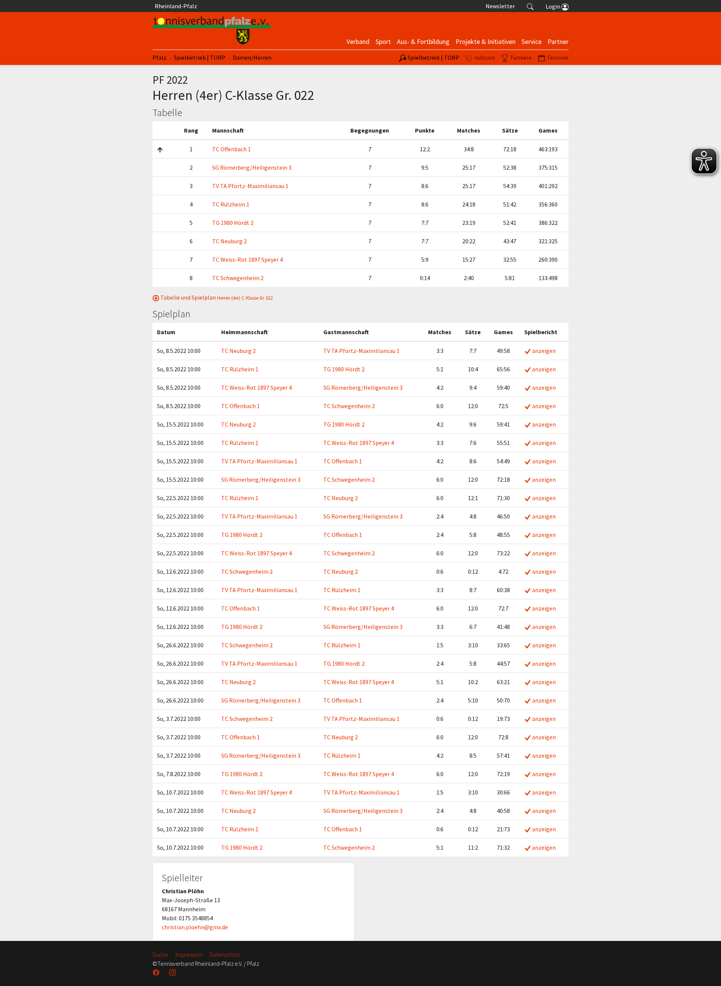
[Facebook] (156, 972)
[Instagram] (173, 972)
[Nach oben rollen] (706, 971)
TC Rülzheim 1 (230, 204)
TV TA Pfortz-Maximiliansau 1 (250, 186)
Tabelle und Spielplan (216, 297)
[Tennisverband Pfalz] (211, 31)
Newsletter (500, 6)
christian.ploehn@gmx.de (195, 927)
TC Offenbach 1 (231, 149)
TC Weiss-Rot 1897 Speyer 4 (247, 259)
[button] (530, 6)
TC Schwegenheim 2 (238, 278)
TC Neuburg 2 (229, 241)
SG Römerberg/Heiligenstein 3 (251, 167)
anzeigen (543, 350)
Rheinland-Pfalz (174, 6)
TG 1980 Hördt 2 (232, 222)
